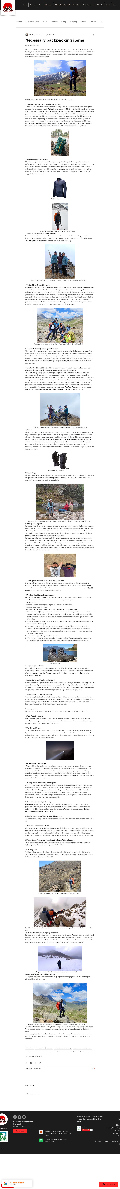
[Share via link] (40, 1063)
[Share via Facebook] (26, 1063)
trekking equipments (86, 1051)
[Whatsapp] (41, 1140)
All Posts (19, 22)
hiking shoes (30, 1051)
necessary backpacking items (82, 1048)
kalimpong (73, 22)
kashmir (83, 22)
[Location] (41, 1132)
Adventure (54, 22)
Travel (44, 22)
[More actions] (93, 35)
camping (49, 1048)
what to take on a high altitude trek (66, 1051)
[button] (62, 5)
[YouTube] (24, 1117)
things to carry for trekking (63, 1048)
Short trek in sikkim (32, 22)
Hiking (63, 22)
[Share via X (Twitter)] (31, 1063)
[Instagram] (15, 1117)
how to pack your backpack (45, 1051)
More (91, 22)
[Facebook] (19, 1117)
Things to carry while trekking (34, 1056)
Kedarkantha (40, 1048)
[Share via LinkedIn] (35, 1063)
